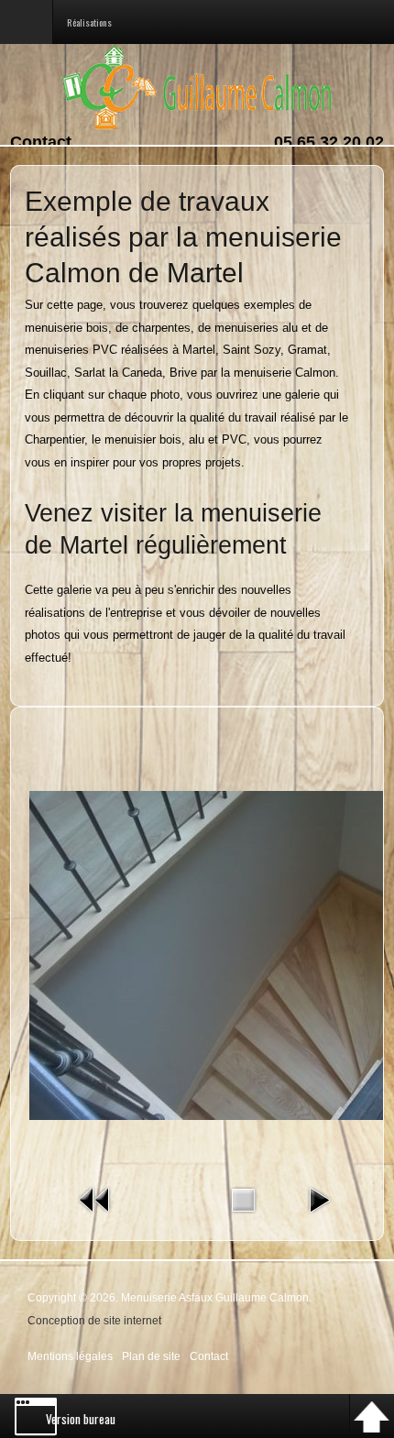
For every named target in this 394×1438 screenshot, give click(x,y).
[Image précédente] (95, 1199)
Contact (40, 142)
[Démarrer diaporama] (319, 1199)
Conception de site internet (94, 1320)
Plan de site (151, 1356)
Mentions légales (70, 1356)
